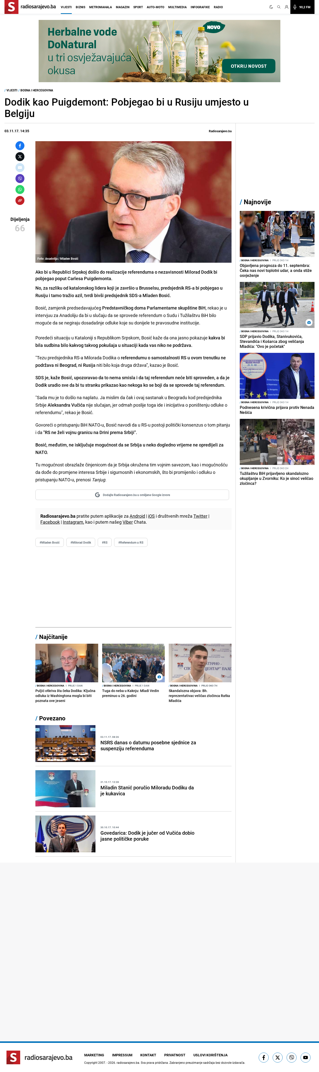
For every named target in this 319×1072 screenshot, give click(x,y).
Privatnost (174, 1055)
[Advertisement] (133, 587)
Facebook (50, 522)
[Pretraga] (279, 7)
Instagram (73, 522)
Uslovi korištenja (210, 1055)
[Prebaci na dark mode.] (272, 7)
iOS (151, 516)
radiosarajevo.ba (128, 1063)
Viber (128, 522)
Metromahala (100, 7)
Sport (138, 7)
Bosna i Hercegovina (36, 90)
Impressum (122, 1055)
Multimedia (177, 7)
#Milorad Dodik (81, 542)
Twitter (200, 516)
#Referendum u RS (130, 542)
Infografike (200, 7)
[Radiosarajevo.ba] (39, 1057)
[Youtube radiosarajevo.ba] (306, 1058)
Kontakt (148, 1055)
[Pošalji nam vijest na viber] (292, 1058)
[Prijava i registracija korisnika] (286, 7)
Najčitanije (53, 637)
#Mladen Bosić (50, 542)
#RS (104, 542)
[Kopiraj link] (19, 200)
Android (137, 516)
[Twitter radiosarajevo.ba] (278, 1058)
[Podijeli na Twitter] (19, 156)
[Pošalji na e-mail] (19, 167)
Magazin (122, 7)
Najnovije (257, 201)
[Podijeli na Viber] (19, 178)
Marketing (94, 1055)
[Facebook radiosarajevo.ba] (264, 1058)
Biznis (80, 7)
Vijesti (66, 7)
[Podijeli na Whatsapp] (19, 189)
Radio (218, 7)
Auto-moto (155, 7)
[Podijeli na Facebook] (19, 145)
